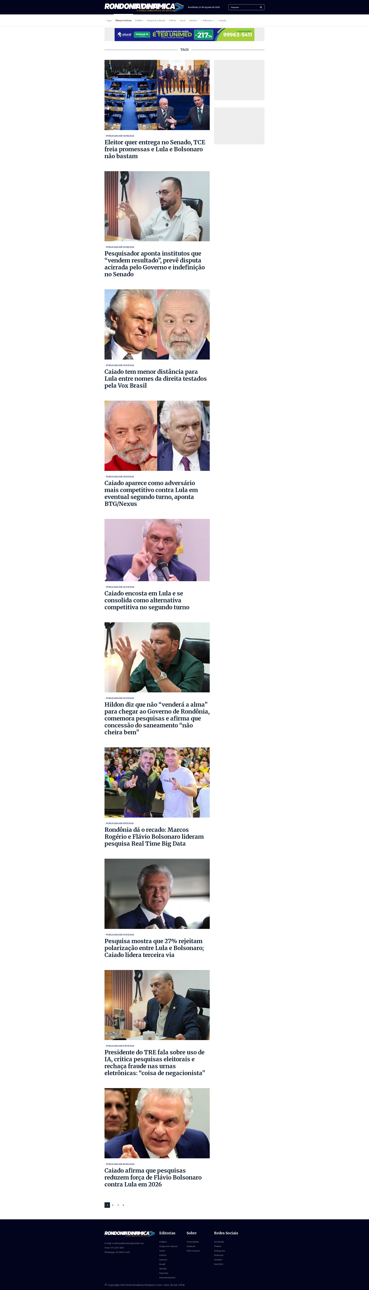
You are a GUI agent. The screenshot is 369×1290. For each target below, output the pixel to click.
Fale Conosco (193, 1250)
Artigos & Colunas (156, 20)
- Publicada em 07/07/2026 (119, 1046)
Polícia (172, 20)
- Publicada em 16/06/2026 (119, 1164)
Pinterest (218, 1255)
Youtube (218, 1259)
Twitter (217, 1246)
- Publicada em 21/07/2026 (119, 698)
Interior (193, 20)
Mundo (163, 1268)
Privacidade (193, 1242)
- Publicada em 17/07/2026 (119, 823)
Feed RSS (218, 1264)
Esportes (163, 1273)
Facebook (219, 1242)
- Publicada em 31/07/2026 (119, 365)
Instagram (219, 1250)
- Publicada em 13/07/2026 (119, 934)
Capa (108, 20)
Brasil (162, 1264)
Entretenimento (167, 1277)
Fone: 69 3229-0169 (114, 1247)
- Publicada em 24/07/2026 (119, 587)
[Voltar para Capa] (144, 7)
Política (139, 20)
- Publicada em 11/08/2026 (119, 136)
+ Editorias (206, 20)
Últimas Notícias (123, 20)
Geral (182, 20)
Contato (222, 20)
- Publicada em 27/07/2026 (119, 476)
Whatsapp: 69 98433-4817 (117, 1252)
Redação (191, 1246)
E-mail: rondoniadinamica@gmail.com (124, 1243)
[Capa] (130, 1233)
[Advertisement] (239, 80)
